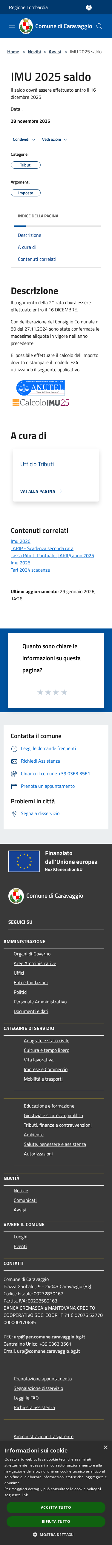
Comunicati (25, 1200)
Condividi (21, 139)
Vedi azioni (52, 139)
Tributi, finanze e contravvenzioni (58, 1125)
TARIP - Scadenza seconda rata (42, 548)
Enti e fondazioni (31, 982)
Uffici (19, 972)
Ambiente (34, 1134)
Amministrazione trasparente (43, 1436)
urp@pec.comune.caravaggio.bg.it (49, 1336)
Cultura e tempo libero (46, 1050)
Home (13, 51)
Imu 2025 (20, 562)
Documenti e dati (31, 1011)
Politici (20, 992)
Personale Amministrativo (40, 1001)
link (25, 1494)
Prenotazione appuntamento (43, 1378)
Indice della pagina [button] (38, 216)
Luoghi (20, 1236)
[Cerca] (99, 26)
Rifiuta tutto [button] (56, 1521)
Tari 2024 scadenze (30, 569)
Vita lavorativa (38, 1059)
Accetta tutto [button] (56, 1507)
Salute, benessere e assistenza (55, 1144)
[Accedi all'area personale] (89, 8)
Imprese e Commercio (45, 1069)
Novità (34, 51)
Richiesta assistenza (34, 1407)
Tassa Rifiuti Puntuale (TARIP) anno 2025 (52, 555)
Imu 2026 (20, 541)
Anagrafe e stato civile (46, 1040)
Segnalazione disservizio (38, 1388)
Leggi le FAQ (26, 1397)
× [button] (105, 1447)
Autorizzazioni (38, 1153)
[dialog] (56, 1493)
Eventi (20, 1246)
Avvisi (55, 51)
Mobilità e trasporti (43, 1078)
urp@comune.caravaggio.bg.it (48, 1351)
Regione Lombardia (28, 7)
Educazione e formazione (49, 1105)
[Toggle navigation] (12, 25)
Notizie (21, 1190)
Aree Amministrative (35, 963)
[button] (56, 1534)
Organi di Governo (32, 953)
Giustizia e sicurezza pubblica (53, 1115)
